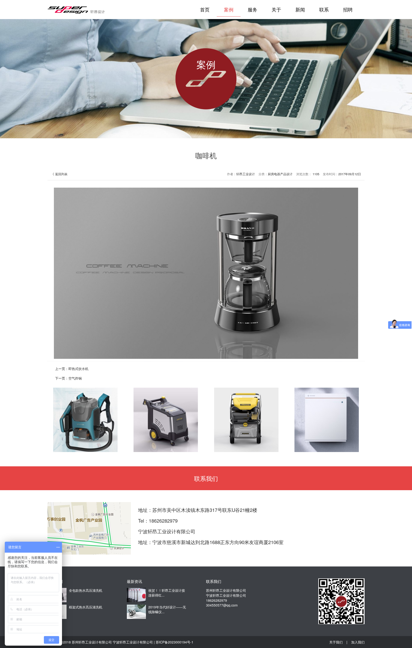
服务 (252, 9)
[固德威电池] (326, 420)
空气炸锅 (75, 378)
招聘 (348, 9)
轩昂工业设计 (245, 174)
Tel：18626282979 (158, 520)
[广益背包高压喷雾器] (85, 420)
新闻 (300, 9)
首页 (205, 9)
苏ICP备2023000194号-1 (174, 642)
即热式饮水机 (78, 368)
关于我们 (336, 642)
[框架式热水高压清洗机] (246, 420)
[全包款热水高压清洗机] (166, 420)
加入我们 (358, 642)
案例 (228, 9)
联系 (324, 9)
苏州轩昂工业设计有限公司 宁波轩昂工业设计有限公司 (112, 642)
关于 (276, 9)
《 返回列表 (59, 174)
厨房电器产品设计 (280, 174)
